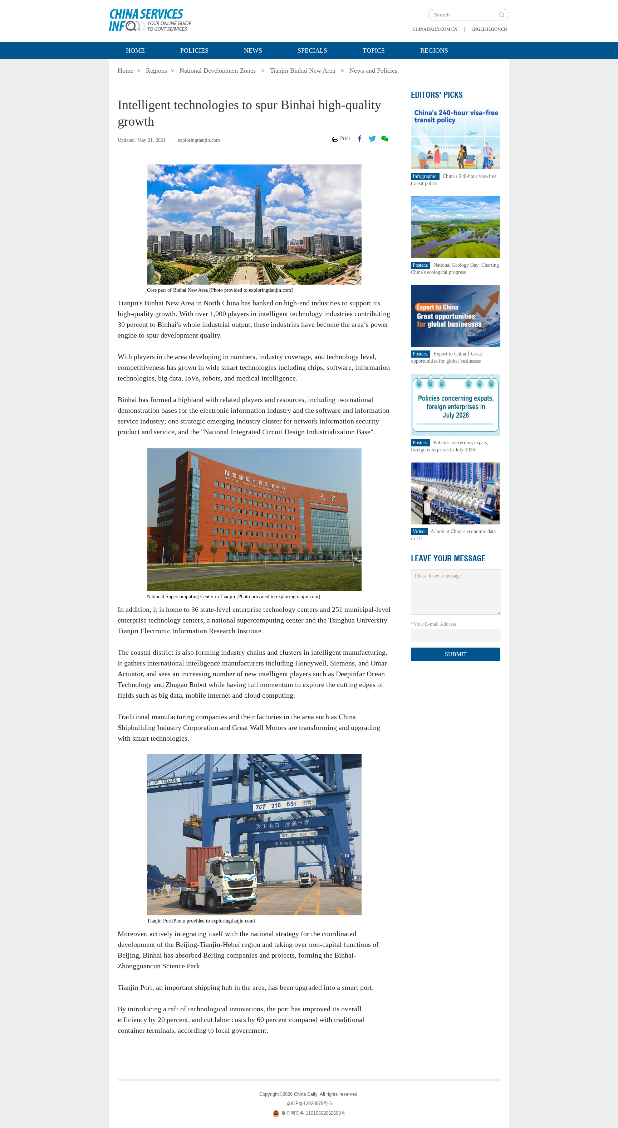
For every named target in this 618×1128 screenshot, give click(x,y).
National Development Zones (218, 70)
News (253, 50)
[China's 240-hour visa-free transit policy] (455, 138)
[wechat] (384, 138)
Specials (312, 50)
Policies (194, 50)
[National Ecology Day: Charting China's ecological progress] (455, 226)
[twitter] (372, 138)
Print (345, 138)
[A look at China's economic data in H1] (455, 493)
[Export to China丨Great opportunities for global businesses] (455, 315)
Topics (374, 50)
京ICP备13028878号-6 (309, 1103)
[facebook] (359, 138)
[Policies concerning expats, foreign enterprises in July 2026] (455, 404)
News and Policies (373, 70)
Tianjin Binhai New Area (302, 70)
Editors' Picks (437, 94)
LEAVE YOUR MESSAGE (448, 558)
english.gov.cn (489, 29)
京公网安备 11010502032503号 (313, 1113)
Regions (434, 50)
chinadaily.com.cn (435, 29)
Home (135, 50)
